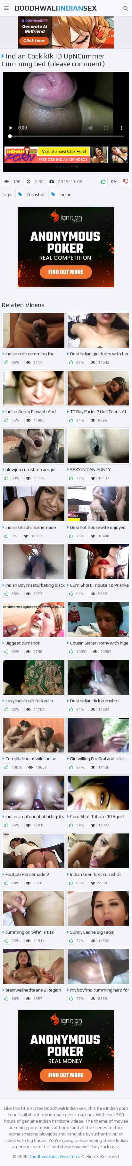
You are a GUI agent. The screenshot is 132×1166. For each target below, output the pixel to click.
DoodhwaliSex (55, 8)
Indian (65, 194)
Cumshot (36, 194)
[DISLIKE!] (125, 181)
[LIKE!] (103, 181)
